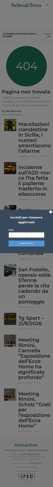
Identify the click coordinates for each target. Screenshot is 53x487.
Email (11, 230)
